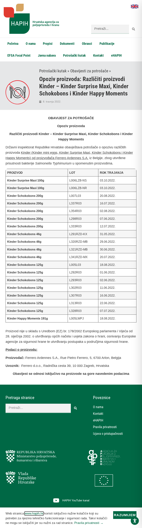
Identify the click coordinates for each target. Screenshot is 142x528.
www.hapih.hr (34, 513)
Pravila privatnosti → (88, 523)
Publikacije (106, 44)
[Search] (133, 29)
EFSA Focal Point (19, 55)
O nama (31, 44)
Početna (12, 44)
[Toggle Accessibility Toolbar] (134, 520)
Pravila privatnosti (105, 427)
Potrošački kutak (74, 55)
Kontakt (98, 55)
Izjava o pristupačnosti (108, 433)
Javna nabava (47, 55)
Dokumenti (67, 44)
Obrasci (87, 44)
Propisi (48, 44)
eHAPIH (116, 55)
